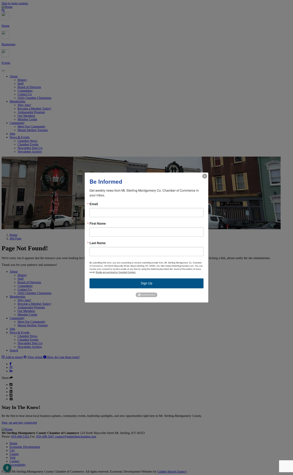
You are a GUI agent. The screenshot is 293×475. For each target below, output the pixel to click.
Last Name (97, 243)
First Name (97, 223)
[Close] (204, 176)
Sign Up (146, 283)
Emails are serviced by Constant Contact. (116, 272)
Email (93, 204)
